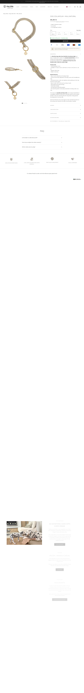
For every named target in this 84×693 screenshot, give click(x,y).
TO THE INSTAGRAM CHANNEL (59, 599)
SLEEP (17, 6)
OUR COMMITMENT (59, 544)
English (69, 6)
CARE (37, 6)
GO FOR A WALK (24, 6)
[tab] (22, 103)
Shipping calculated (60, 21)
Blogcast (56, 6)
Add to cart (65, 41)
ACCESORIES (42, 6)
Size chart (78, 30)
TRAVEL (31, 6)
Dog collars (5, 13)
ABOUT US (50, 6)
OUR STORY (59, 569)
